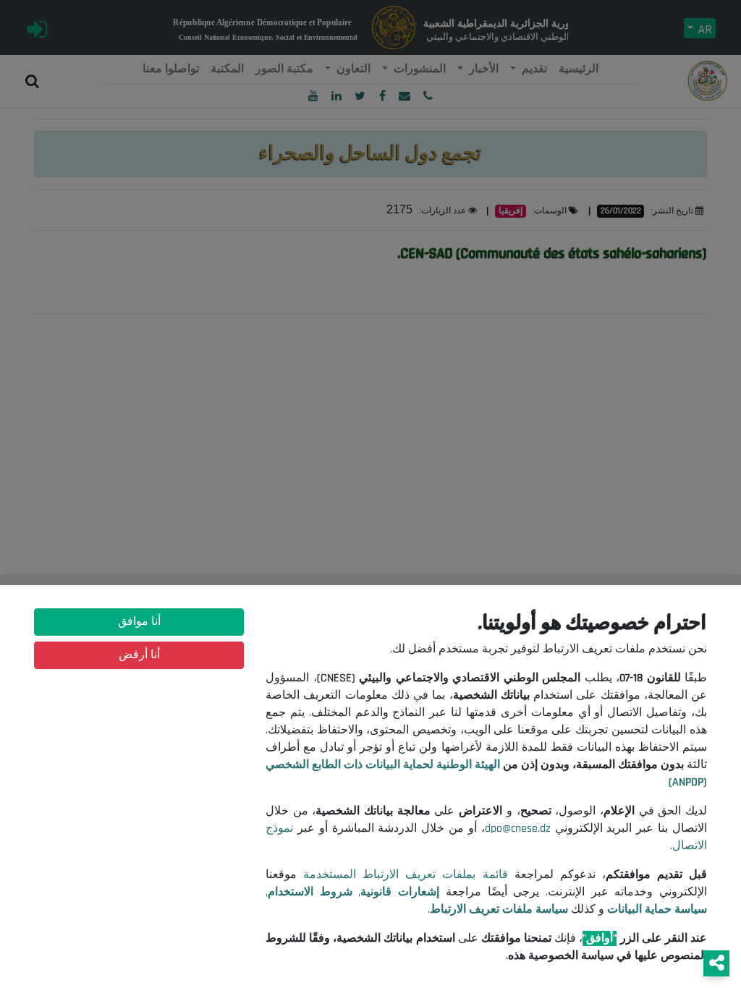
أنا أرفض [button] (139, 655)
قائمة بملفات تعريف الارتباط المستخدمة (405, 874)
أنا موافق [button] (139, 621)
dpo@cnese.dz (518, 828)
